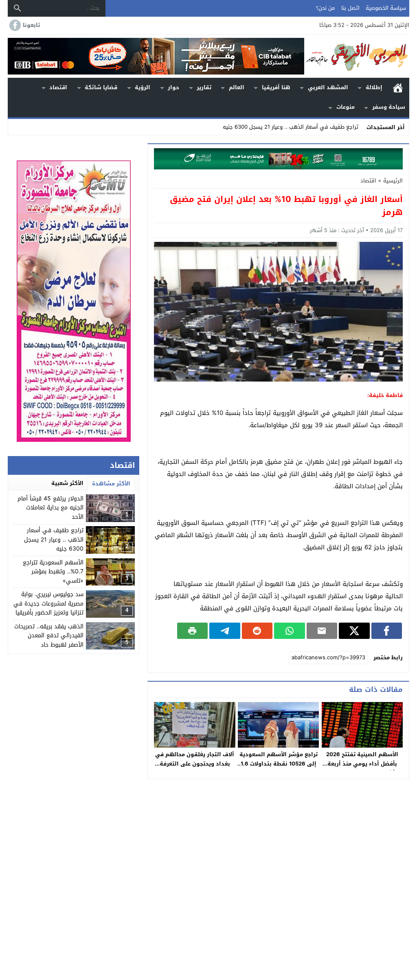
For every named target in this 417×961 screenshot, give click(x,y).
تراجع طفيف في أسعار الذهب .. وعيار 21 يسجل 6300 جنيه (290, 127)
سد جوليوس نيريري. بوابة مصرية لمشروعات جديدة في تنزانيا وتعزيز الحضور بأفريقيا (48, 603)
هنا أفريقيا (276, 87)
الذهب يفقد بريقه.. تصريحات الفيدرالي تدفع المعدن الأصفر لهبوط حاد (48, 635)
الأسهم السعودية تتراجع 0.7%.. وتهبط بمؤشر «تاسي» (53, 571)
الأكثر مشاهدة (111, 483)
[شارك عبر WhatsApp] (289, 631)
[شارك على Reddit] (257, 631)
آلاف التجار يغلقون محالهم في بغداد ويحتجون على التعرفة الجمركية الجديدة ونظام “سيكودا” (194, 768)
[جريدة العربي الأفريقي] (356, 56)
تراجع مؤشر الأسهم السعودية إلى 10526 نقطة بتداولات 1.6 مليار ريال (278, 763)
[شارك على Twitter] (354, 631)
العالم (236, 87)
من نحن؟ (325, 8)
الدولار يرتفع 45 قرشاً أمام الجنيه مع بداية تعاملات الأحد (50, 507)
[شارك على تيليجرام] (224, 631)
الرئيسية (398, 88)
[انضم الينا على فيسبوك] (14, 25)
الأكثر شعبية (67, 483)
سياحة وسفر (388, 107)
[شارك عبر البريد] (322, 631)
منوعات (345, 107)
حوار (173, 87)
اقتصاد (58, 87)
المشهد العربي (328, 87)
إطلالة (374, 87)
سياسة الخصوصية (386, 8)
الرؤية (142, 87)
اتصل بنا (350, 8)
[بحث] (17, 8)
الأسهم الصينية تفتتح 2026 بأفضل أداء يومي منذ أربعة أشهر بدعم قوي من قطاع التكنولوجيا (362, 768)
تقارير (204, 87)
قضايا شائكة (101, 87)
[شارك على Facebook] (386, 631)
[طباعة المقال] (192, 631)
